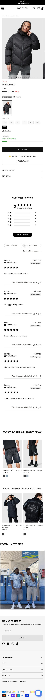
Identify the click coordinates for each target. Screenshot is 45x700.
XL (31, 122)
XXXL (4, 127)
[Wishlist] (38, 8)
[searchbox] (13, 245)
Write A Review (22, 235)
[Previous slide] (4, 508)
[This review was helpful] (34, 282)
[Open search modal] (34, 8)
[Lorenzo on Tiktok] (17, 644)
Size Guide (8, 131)
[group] (12, 508)
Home (3, 16)
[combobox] (32, 251)
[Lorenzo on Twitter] (8, 644)
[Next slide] (19, 508)
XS (5, 122)
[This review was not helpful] (38, 282)
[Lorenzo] (22, 8)
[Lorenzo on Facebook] (3, 644)
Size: (5, 119)
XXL (37, 122)
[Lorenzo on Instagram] (12, 644)
